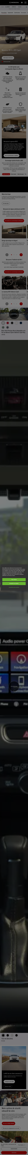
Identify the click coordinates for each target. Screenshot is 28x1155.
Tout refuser (14, 579)
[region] (14, 577)
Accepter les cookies (13, 583)
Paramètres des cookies (14, 587)
